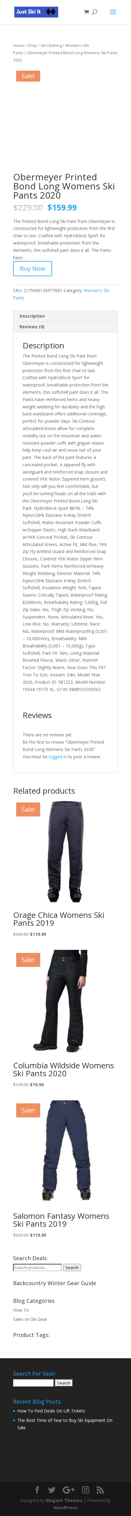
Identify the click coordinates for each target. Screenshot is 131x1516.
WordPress (65, 1508)
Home (18, 45)
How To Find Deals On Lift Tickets (51, 1411)
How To (21, 1310)
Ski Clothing (51, 45)
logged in (58, 757)
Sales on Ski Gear (30, 1319)
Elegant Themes (64, 1500)
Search (72, 1267)
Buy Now (32, 268)
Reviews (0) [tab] (31, 327)
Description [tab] (32, 316)
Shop (32, 45)
